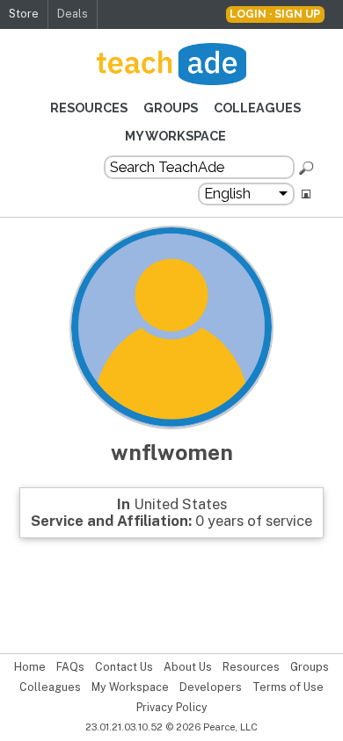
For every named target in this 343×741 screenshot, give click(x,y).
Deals (72, 13)
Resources (89, 107)
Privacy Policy (172, 707)
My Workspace (175, 135)
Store (24, 13)
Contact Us (124, 667)
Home (30, 667)
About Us (188, 667)
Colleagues (257, 107)
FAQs (70, 667)
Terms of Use (288, 687)
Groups (170, 107)
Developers (210, 687)
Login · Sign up (275, 13)
